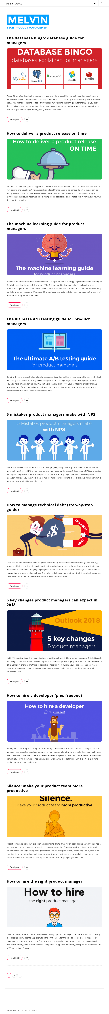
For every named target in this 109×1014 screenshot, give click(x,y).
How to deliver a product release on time (47, 133)
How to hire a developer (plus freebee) (44, 695)
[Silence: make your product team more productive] (54, 816)
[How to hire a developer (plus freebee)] (54, 721)
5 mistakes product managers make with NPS (51, 414)
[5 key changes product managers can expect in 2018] (54, 630)
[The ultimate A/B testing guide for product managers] (54, 349)
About (18, 3)
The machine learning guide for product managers (45, 226)
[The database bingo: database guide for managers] (54, 68)
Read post (14, 119)
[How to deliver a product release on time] (54, 159)
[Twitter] (95, 2)
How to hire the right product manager (45, 881)
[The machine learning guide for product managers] (54, 254)
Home (9, 3)
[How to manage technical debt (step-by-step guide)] (54, 535)
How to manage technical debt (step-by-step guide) (50, 507)
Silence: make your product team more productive (45, 788)
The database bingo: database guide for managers (45, 40)
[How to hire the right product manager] (54, 907)
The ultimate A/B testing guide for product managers (48, 321)
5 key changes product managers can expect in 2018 (52, 602)
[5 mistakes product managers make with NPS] (54, 440)
